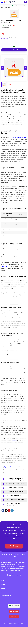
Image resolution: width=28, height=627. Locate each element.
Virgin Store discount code (10, 467)
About (2, 581)
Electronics (17, 25)
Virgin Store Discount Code (19, 137)
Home (2, 6)
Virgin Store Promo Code (6, 27)
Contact (3, 584)
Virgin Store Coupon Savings (13, 495)
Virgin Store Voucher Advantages (15, 499)
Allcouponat (4, 266)
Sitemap (3, 588)
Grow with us (25, 2)
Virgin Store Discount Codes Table (15, 491)
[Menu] (1, 2)
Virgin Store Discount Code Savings (15, 484)
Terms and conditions (6, 595)
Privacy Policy (4, 592)
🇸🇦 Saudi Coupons (14, 606)
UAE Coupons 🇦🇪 (9, 6)
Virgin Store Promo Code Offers (14, 488)
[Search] (21, 2)
